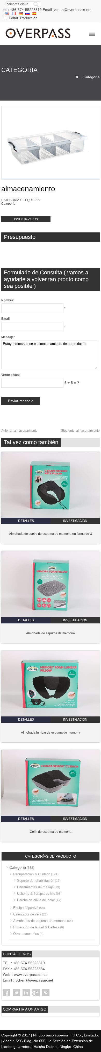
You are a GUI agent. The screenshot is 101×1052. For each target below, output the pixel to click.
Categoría (91, 77)
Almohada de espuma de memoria (50, 633)
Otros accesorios (26, 934)
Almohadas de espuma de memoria (39, 921)
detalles (26, 521)
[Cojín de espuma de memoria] (50, 814)
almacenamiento (19, 430)
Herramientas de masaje (35, 887)
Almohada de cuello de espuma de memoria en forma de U (50, 534)
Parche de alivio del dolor (36, 900)
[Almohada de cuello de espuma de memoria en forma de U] (50, 516)
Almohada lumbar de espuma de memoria (50, 732)
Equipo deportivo (25, 908)
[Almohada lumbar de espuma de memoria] (50, 715)
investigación (26, 219)
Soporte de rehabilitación (35, 881)
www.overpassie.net (30, 974)
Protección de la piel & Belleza (36, 927)
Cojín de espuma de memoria (50, 832)
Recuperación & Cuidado (31, 874)
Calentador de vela (27, 914)
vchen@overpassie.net (34, 980)
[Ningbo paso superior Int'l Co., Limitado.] (38, 39)
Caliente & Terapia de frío (36, 893)
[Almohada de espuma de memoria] (50, 616)
